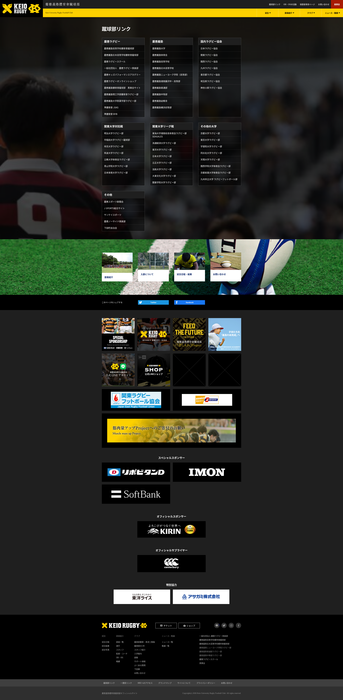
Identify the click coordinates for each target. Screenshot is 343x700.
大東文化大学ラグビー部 (164, 175)
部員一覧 (120, 642)
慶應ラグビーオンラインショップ (120, 81)
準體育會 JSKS (111, 107)
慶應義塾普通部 (159, 87)
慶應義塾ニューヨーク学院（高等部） (170, 74)
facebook (238, 625)
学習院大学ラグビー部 (211, 146)
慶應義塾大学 (158, 48)
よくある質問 (140, 665)
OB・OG (119, 657)
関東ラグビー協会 (209, 54)
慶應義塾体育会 (159, 54)
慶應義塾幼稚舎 (159, 100)
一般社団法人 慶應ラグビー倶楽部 (121, 68)
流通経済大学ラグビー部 (164, 143)
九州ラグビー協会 (209, 68)
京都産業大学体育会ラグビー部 (216, 172)
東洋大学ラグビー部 (162, 149)
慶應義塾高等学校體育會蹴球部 (119, 48)
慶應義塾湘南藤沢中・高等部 (166, 81)
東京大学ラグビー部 (210, 139)
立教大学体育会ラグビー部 (117, 159)
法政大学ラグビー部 (162, 169)
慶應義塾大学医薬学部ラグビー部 (120, 100)
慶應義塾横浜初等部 (162, 107)
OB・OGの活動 (290, 4)
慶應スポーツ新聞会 (113, 201)
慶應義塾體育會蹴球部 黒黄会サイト (122, 87)
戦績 (118, 661)
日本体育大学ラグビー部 (116, 172)
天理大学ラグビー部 (210, 159)
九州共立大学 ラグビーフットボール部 (219, 179)
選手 (118, 645)
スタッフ (120, 649)
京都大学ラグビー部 (210, 133)
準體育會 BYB (110, 114)
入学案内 (138, 653)
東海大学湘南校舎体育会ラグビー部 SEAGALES (169, 135)
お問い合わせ (323, 4)
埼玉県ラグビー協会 (210, 81)
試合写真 (105, 649)
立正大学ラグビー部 (162, 162)
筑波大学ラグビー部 (113, 152)
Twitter (153, 302)
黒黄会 (337, 4)
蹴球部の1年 (139, 645)
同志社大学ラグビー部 (211, 152)
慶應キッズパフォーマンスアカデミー (122, 74)
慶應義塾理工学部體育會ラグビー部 (121, 94)
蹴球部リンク (274, 4)
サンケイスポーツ (112, 214)
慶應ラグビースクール (114, 61)
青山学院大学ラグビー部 (116, 166)
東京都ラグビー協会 (210, 74)
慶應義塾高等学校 (160, 61)
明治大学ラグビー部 (113, 133)
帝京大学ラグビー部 (113, 146)
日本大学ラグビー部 (162, 156)
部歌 (136, 657)
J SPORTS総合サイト (114, 208)
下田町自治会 (110, 227)
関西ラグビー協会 (209, 61)
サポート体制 (140, 661)
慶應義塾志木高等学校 (163, 68)
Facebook (189, 302)
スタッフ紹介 (140, 649)
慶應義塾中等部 (159, 94)
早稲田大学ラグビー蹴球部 (117, 139)
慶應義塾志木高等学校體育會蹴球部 (121, 54)
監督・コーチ (121, 653)
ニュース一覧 (167, 642)
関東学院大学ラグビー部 (164, 182)
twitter (224, 625)
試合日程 (105, 642)
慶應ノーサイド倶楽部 (115, 221)
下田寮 (137, 669)
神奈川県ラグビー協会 (211, 87)
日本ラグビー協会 (209, 48)
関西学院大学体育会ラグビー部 (216, 166)
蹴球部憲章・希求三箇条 (144, 642)
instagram (231, 625)
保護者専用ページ (307, 4)
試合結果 (105, 645)
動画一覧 (165, 645)
